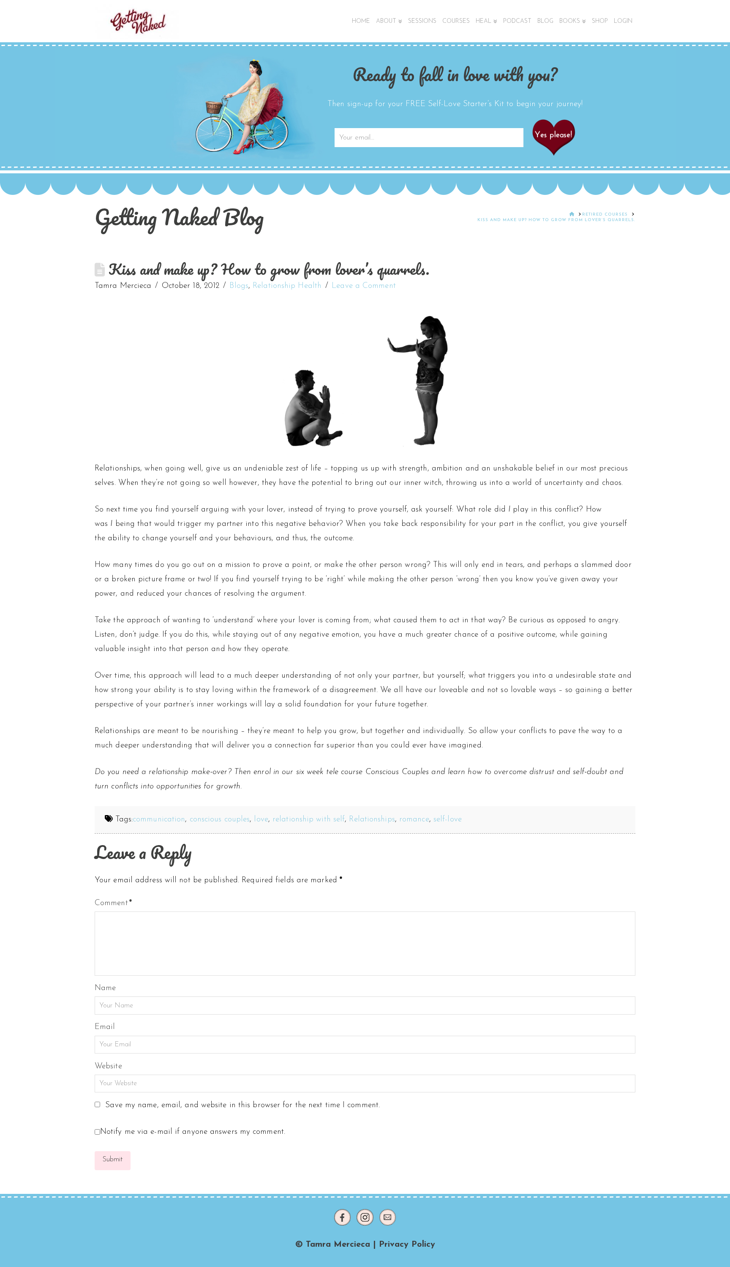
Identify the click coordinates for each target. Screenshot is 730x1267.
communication (159, 819)
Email (105, 1027)
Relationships (372, 819)
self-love (447, 819)
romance (414, 819)
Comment (113, 903)
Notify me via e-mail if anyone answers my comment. (192, 1132)
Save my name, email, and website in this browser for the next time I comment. (242, 1105)
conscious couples (220, 819)
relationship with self (308, 819)
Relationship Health (287, 286)
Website (108, 1066)
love (261, 819)
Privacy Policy (407, 1244)
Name (105, 988)
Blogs (238, 286)
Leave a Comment (364, 286)
